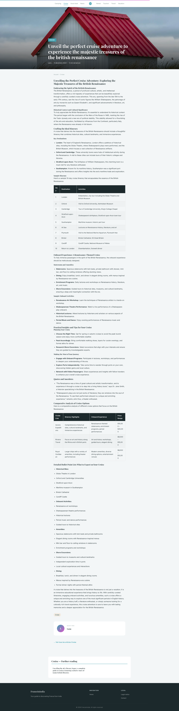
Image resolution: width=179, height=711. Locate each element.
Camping (58, 3)
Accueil (56, 74)
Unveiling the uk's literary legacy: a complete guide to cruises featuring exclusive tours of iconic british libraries (69, 670)
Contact (123, 698)
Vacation (121, 3)
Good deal (74, 3)
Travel (113, 3)
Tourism (106, 3)
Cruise (66, 3)
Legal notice (125, 694)
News (82, 3)
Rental (98, 3)
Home (91, 694)
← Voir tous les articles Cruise (65, 642)
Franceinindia (38, 691)
